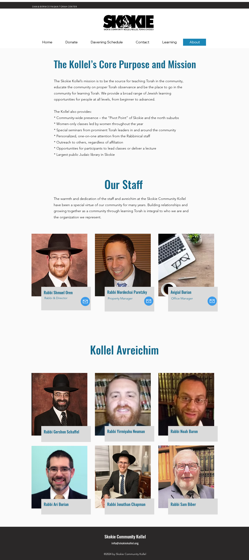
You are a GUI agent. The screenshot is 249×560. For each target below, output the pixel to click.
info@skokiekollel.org (125, 543)
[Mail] (85, 301)
